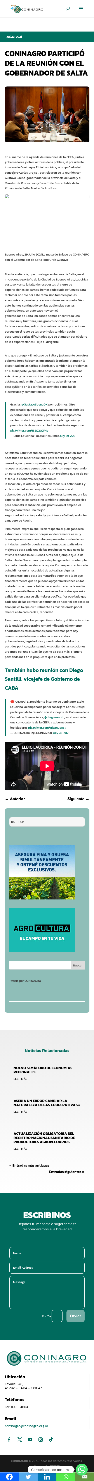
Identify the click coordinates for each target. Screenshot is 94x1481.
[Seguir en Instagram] (40, 1439)
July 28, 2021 (61, 733)
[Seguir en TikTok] (51, 1439)
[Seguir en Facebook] (9, 1439)
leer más (20, 1079)
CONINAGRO (20, 1461)
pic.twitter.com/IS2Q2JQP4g (29, 430)
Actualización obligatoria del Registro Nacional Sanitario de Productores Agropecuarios (44, 1137)
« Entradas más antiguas (29, 1165)
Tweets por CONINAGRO (25, 981)
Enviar (75, 1316)
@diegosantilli (54, 717)
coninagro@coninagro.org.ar (26, 1425)
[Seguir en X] (19, 1439)
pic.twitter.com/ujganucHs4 (47, 727)
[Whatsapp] (82, 1470)
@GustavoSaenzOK (34, 404)
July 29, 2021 (67, 436)
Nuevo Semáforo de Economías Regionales (43, 1070)
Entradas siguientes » (67, 1171)
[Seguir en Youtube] (30, 1439)
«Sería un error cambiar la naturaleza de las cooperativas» (47, 1103)
